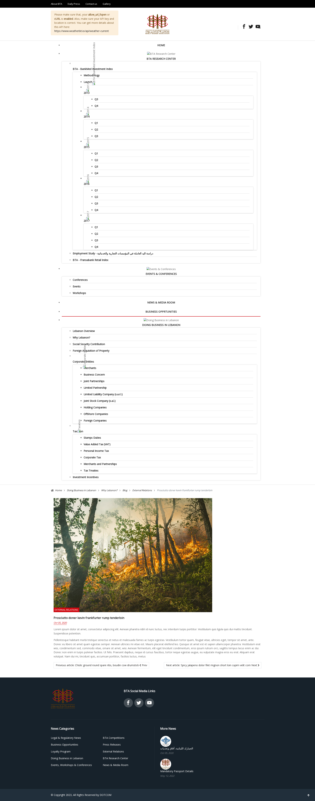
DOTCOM (105, 795)
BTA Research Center (161, 58)
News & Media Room (161, 302)
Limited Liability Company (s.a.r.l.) (103, 394)
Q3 (96, 99)
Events (77, 286)
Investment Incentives (86, 477)
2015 (87, 147)
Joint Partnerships (94, 381)
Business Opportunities (64, 744)
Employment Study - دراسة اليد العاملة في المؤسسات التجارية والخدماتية (113, 253)
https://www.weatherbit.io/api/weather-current (81, 31)
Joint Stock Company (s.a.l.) (100, 401)
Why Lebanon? (81, 337)
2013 (87, 93)
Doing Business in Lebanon (161, 325)
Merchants (90, 368)
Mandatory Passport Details (176, 771)
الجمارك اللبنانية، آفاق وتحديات (176, 748)
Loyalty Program (61, 751)
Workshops (79, 293)
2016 (87, 184)
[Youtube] (257, 26)
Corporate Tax (92, 457)
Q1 (96, 123)
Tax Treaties (91, 470)
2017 (87, 220)
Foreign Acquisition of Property (91, 350)
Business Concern (94, 374)
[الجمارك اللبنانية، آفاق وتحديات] (165, 741)
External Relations (66, 609)
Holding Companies (95, 407)
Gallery (107, 3)
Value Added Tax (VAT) (97, 444)
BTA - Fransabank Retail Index (90, 260)
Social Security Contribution (89, 344)
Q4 (96, 105)
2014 (87, 116)
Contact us (91, 3)
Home (161, 45)
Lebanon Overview (84, 331)
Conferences (80, 280)
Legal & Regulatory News (66, 738)
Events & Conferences (161, 274)
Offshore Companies (96, 414)
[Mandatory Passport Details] (165, 764)
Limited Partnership (95, 387)
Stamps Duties (92, 437)
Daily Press (74, 3)
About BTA (56, 3)
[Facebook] (243, 26)
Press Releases (112, 744)
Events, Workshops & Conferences (71, 765)
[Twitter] (250, 26)
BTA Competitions (114, 738)
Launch (88, 82)
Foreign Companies (95, 420)
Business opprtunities (161, 311)
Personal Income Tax (96, 451)
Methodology (92, 75)
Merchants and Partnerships (100, 464)
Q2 (96, 129)
